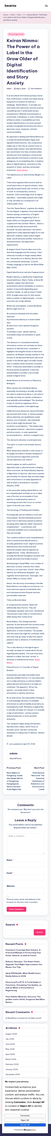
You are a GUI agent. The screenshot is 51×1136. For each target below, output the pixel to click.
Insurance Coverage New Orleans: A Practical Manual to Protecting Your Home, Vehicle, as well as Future (23, 953)
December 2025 (13, 1074)
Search (10, 924)
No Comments (36, 89)
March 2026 (11, 1059)
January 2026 (12, 1069)
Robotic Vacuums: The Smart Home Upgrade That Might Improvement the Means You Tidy (24, 964)
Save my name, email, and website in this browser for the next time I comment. (24, 900)
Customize (25, 1115)
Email (10, 873)
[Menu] (46, 5)
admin (14, 753)
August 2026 (11, 1034)
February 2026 (12, 1064)
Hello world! (36, 1018)
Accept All (25, 1125)
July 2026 (10, 1039)
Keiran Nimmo (22, 170)
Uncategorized (16, 34)
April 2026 (10, 1054)
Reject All (25, 1120)
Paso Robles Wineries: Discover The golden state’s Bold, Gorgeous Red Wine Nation (25, 999)
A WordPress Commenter (17, 1018)
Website (11, 886)
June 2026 (10, 1044)
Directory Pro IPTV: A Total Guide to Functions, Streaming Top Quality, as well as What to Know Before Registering (24, 986)
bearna (10, 6)
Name (10, 860)
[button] (16, 758)
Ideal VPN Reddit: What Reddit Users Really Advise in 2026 (23, 974)
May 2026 (10, 1049)
